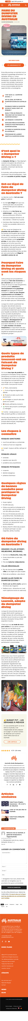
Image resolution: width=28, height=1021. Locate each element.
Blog (3, 993)
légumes (2, 906)
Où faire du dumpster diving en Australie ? (15, 130)
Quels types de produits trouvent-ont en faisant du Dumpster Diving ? (15, 115)
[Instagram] (11, 785)
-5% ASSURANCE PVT (14, 65)
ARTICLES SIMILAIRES (8, 795)
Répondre (3, 844)
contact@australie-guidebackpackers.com (7, 936)
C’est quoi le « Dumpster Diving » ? (13, 95)
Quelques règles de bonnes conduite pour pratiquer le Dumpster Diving (15, 124)
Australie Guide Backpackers (7, 21)
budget (17, 904)
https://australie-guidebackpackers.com (14, 765)
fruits (21, 904)
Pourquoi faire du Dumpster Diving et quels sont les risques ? (15, 108)
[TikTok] (17, 785)
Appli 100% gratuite (14, 1)
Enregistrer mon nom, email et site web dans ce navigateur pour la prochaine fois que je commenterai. (12, 881)
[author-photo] (14, 758)
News (3, 989)
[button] (2, 5)
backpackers (12, 904)
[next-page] (5, 824)
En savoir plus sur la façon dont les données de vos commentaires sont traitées (13, 896)
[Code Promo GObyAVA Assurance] (5, 818)
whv (6, 906)
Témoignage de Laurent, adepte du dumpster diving (14, 135)
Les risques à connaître (13, 120)
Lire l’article (12, 742)
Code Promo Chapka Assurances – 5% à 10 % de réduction (18, 804)
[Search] (26, 5)
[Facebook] (7, 785)
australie (6, 904)
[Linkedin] (14, 785)
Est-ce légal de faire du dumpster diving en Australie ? (15, 101)
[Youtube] (20, 785)
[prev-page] (2, 824)
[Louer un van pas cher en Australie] (5, 811)
